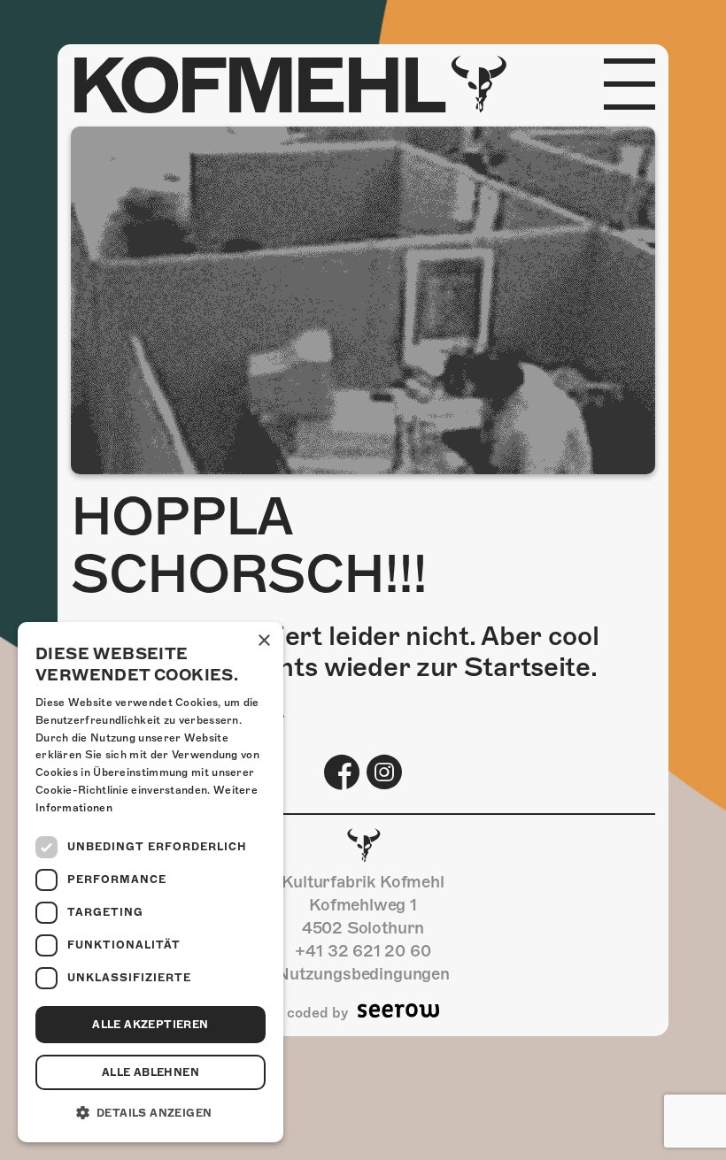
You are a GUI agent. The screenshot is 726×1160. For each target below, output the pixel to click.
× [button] (263, 641)
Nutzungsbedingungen (363, 974)
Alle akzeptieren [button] (150, 1024)
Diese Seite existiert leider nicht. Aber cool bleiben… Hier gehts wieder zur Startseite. (335, 651)
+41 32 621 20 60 (362, 951)
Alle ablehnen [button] (150, 1072)
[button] (150, 1113)
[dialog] (150, 882)
